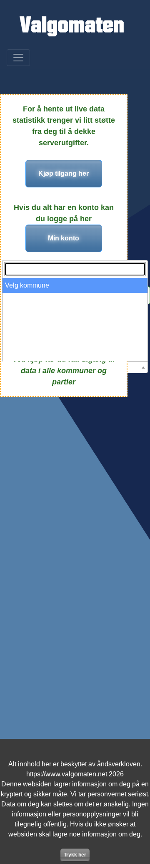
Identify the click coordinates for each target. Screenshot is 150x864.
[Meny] (18, 57)
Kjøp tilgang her (63, 173)
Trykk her (75, 855)
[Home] (72, 26)
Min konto (63, 238)
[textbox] (75, 269)
